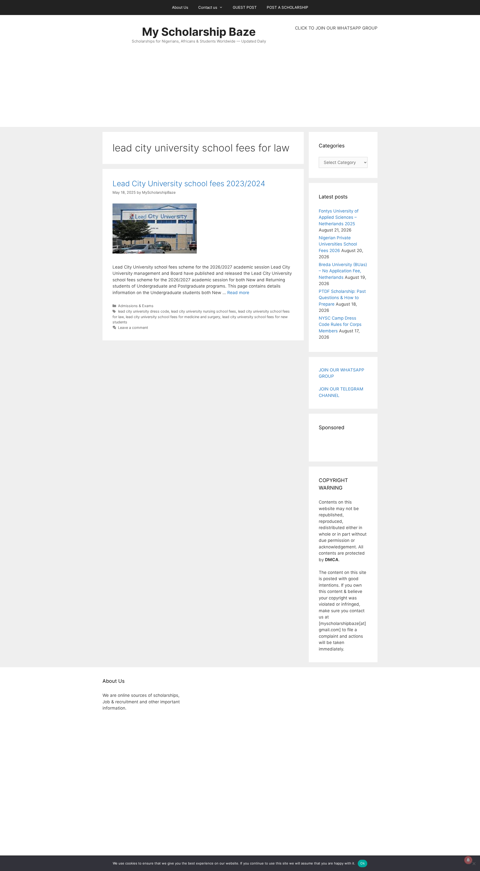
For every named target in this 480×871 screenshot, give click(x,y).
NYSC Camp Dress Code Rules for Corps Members (340, 324)
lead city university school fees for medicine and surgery (173, 317)
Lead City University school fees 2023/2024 (188, 183)
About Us (180, 7)
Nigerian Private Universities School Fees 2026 (338, 244)
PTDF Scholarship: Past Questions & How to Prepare (342, 298)
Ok (362, 863)
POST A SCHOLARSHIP (287, 7)
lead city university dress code (143, 311)
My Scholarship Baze (199, 32)
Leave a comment (133, 327)
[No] (473, 863)
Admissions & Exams (136, 306)
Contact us (207, 7)
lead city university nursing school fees (203, 311)
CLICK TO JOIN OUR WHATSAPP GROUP (336, 28)
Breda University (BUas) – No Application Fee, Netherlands (343, 271)
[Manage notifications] (468, 860)
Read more (238, 292)
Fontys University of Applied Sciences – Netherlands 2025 (338, 217)
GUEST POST (245, 7)
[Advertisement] (336, 79)
